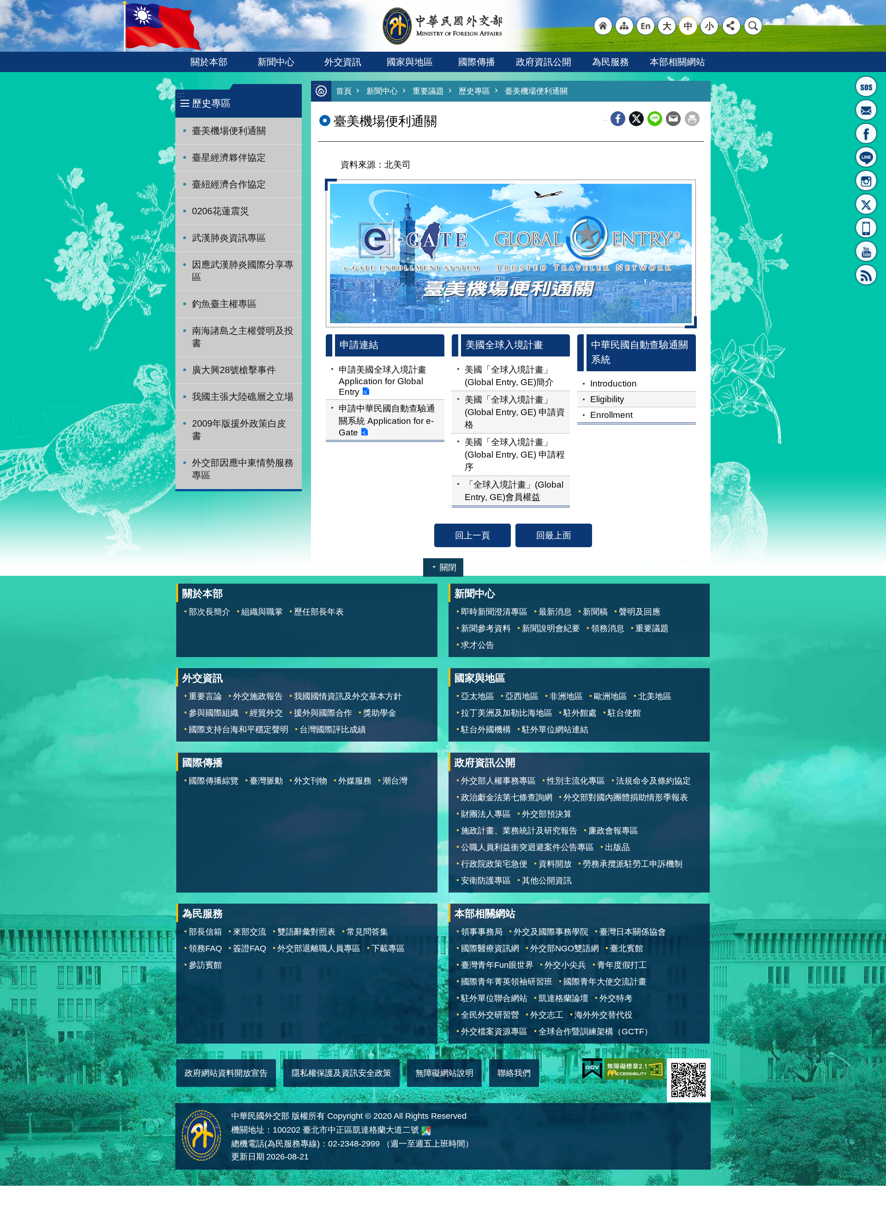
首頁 (344, 91)
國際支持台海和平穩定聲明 (238, 729)
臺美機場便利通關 (229, 131)
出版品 (617, 847)
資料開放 (555, 864)
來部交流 (249, 931)
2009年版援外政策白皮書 (239, 429)
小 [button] (709, 26)
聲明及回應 (639, 611)
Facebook (618, 118)
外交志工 (546, 1015)
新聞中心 (275, 62)
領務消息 (607, 628)
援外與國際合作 (323, 713)
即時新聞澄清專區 (494, 611)
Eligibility (607, 399)
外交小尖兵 (565, 965)
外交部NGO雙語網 (564, 948)
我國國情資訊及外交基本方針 (348, 696)
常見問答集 (367, 931)
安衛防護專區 (486, 880)
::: (181, 94)
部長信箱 (866, 110)
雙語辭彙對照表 (306, 931)
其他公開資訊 (547, 880)
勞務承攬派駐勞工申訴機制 (632, 864)
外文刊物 (310, 780)
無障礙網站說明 (444, 1073)
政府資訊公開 (543, 62)
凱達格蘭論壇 (563, 998)
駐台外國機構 (486, 729)
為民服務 (610, 62)
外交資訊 (342, 62)
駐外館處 (580, 713)
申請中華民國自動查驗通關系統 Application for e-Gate (387, 420)
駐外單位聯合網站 (494, 998)
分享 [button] (731, 26)
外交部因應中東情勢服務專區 (242, 469)
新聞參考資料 (486, 628)
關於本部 (209, 62)
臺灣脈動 (266, 780)
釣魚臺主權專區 (224, 304)
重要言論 (205, 696)
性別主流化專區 (576, 780)
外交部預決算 (547, 814)
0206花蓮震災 (220, 211)
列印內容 (692, 118)
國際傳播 (476, 62)
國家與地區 (410, 62)
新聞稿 (595, 611)
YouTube (866, 251)
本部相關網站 (677, 62)
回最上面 (553, 535)
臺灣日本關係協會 (632, 931)
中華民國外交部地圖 (426, 1130)
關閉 (448, 567)
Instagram (866, 180)
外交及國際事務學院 (551, 931)
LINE (866, 157)
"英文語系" (645, 26)
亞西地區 (522, 696)
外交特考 (616, 998)
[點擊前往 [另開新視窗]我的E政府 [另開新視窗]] (592, 1069)
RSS (866, 275)
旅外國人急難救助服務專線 (866, 86)
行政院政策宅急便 (494, 864)
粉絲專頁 (866, 133)
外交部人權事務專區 (498, 780)
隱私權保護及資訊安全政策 (341, 1073)
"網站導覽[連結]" (624, 26)
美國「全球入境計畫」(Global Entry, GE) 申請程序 (515, 454)
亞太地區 (477, 696)
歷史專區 (474, 91)
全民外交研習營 (490, 1015)
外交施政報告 (258, 696)
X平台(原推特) (866, 204)
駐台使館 (624, 713)
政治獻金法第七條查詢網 (506, 797)
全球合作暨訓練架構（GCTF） (596, 1031)
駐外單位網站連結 (555, 729)
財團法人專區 (486, 814)
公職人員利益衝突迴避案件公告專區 (527, 847)
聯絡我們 (514, 1073)
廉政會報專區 (613, 830)
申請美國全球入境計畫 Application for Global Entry (382, 380)
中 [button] (688, 26)
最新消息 (555, 611)
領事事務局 (482, 931)
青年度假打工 (622, 965)
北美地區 (654, 696)
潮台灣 (395, 780)
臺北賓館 (626, 948)
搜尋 (753, 26)
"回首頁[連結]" (603, 26)
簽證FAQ (249, 948)
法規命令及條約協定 (653, 780)
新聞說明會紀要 (551, 628)
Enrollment (611, 415)
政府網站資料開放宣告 (226, 1073)
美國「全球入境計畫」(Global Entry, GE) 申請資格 (515, 411)
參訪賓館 (205, 965)
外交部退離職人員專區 (318, 948)
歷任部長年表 (319, 611)
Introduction (613, 383)
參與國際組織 (214, 713)
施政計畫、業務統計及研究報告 (519, 830)
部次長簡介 (209, 611)
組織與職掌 (262, 611)
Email (673, 118)
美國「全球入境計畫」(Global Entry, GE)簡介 (509, 375)
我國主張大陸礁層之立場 (242, 397)
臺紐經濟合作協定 (229, 184)
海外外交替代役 (604, 1015)
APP (866, 227)
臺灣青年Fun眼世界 (497, 965)
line (654, 118)
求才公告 (477, 645)
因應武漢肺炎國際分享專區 (242, 271)
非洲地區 (566, 696)
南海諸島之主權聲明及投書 (242, 337)
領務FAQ (205, 948)
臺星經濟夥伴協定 (229, 157)
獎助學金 (379, 713)
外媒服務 (354, 780)
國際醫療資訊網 (490, 948)
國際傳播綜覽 (214, 780)
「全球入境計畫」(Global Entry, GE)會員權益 (514, 490)
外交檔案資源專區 (494, 1031)
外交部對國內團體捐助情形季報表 (625, 797)
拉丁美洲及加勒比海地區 (506, 713)
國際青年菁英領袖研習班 (506, 981)
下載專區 (388, 948)
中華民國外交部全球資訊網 (443, 26)
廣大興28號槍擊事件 (234, 370)
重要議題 (428, 91)
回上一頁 (472, 535)
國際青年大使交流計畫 (605, 981)
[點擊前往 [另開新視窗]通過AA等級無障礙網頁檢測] (634, 1069)
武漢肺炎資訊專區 (229, 238)
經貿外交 (266, 713)
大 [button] (667, 26)
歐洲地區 (610, 696)
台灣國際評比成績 (332, 729)
